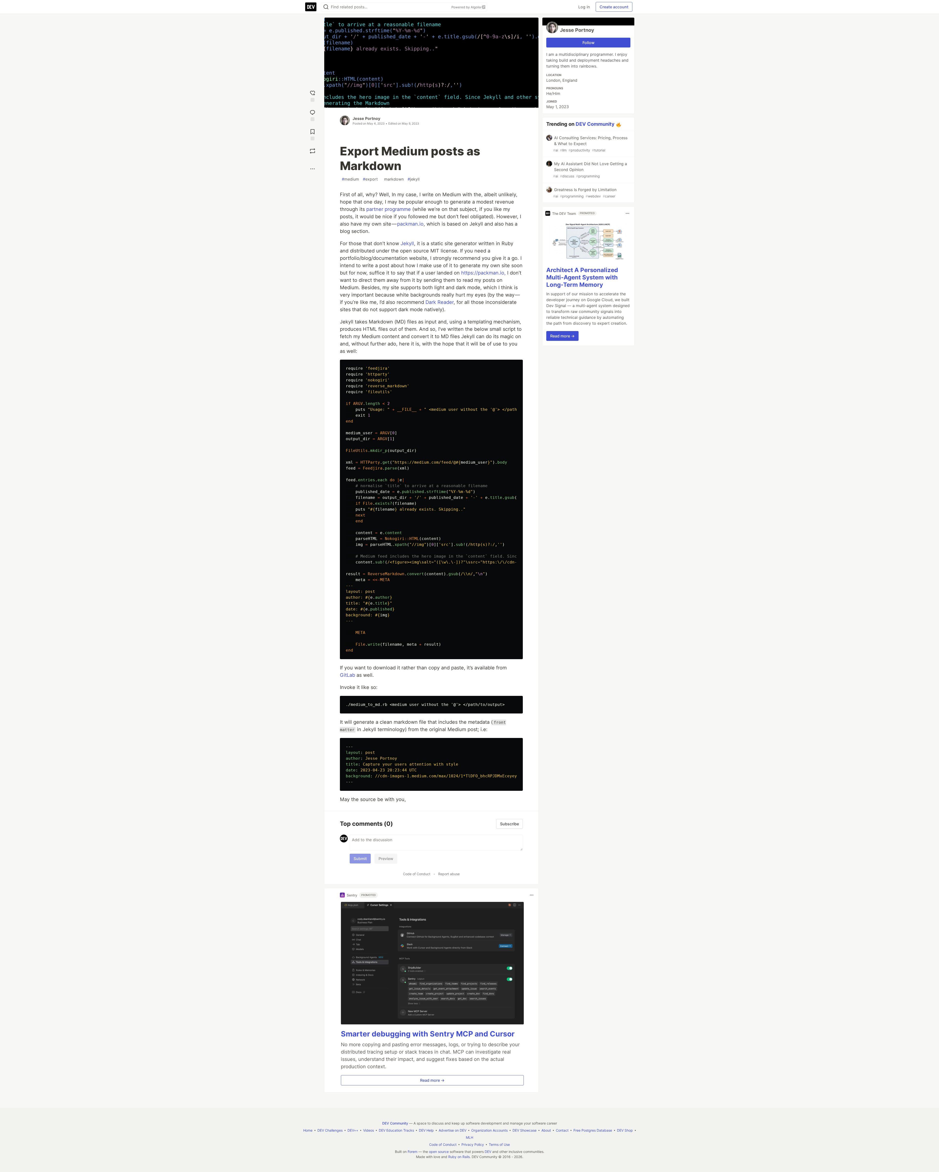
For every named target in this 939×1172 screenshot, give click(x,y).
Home (308, 1130)
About (546, 1130)
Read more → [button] (432, 1080)
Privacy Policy (472, 1144)
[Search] (326, 6)
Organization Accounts (489, 1130)
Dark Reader (439, 302)
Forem (412, 1151)
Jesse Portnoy (366, 118)
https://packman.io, (483, 273)
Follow (588, 42)
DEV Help (426, 1130)
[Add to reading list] (312, 134)
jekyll (414, 179)
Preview (386, 858)
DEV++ (352, 1130)
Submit (360, 858)
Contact (562, 1130)
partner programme (388, 209)
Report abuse (449, 874)
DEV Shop (625, 1130)
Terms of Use (499, 1144)
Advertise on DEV (452, 1130)
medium (350, 179)
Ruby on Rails (459, 1157)
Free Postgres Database (592, 1130)
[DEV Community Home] (311, 7)
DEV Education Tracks (396, 1130)
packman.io (410, 224)
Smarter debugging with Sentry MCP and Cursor (427, 1033)
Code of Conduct (416, 874)
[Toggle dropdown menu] (532, 895)
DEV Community (595, 124)
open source (439, 1151)
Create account (614, 6)
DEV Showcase (525, 1130)
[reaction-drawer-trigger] (312, 95)
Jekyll (407, 243)
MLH (469, 1137)
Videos (368, 1130)
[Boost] (312, 151)
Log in (584, 6)
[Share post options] (312, 169)
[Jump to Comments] (312, 115)
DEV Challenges (330, 1130)
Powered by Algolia (466, 7)
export (370, 179)
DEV (488, 1151)
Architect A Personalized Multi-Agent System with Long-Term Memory (582, 277)
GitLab (347, 675)
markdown (393, 179)
